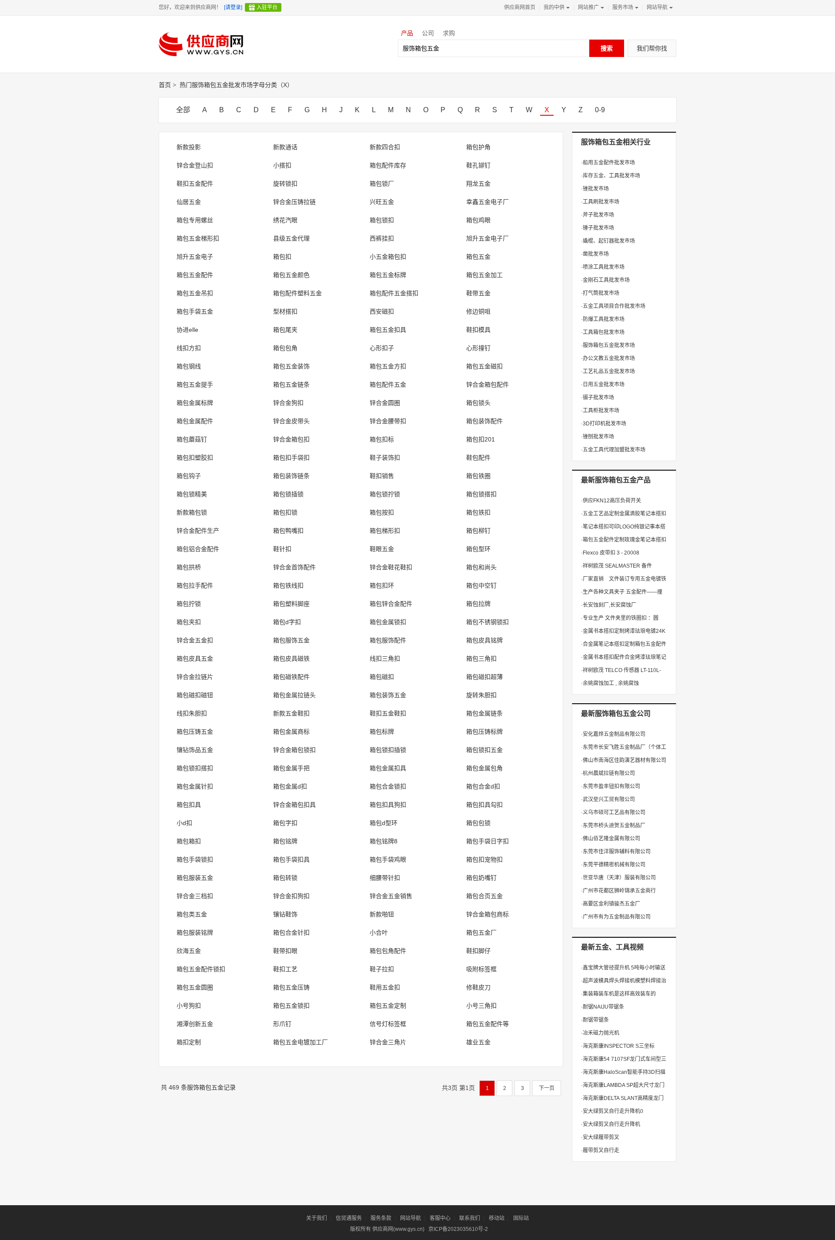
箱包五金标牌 (388, 274)
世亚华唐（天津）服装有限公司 (618, 878)
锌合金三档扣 (195, 895)
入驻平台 (267, 7)
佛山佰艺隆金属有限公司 (610, 839)
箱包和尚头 (481, 567)
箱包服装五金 (195, 877)
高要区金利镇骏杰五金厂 (610, 904)
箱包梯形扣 (385, 530)
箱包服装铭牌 (195, 932)
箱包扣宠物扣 (484, 859)
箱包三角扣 (481, 658)
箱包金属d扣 (290, 786)
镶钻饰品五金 (195, 749)
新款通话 (285, 147)
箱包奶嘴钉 (481, 877)
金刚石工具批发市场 (605, 280)
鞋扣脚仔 (478, 950)
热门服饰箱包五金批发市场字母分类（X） (236, 84)
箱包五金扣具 (388, 329)
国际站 (521, 1218)
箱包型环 (478, 548)
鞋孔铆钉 (478, 165)
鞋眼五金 (382, 548)
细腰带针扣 (385, 877)
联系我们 (469, 1218)
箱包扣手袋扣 (291, 457)
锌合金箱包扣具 (294, 804)
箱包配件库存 (388, 165)
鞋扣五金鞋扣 (388, 713)
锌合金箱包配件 (487, 384)
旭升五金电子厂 (487, 238)
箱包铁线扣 (288, 585)
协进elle (187, 329)
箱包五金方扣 (388, 366)
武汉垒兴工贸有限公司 (608, 799)
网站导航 (657, 7)
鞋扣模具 (478, 329)
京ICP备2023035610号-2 (458, 1229)
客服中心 (440, 1218)
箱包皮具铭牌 (484, 640)
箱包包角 (285, 347)
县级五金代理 (291, 238)
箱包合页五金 (484, 895)
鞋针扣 (282, 548)
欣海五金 (189, 950)
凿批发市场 (595, 254)
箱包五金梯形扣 (198, 238)
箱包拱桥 (189, 567)
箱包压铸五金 (195, 731)
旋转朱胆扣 (481, 695)
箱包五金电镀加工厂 (300, 1042)
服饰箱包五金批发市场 (608, 345)
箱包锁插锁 (288, 494)
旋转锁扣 (285, 183)
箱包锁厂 (382, 183)
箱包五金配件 (195, 274)
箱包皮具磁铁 (291, 658)
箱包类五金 (192, 914)
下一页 (546, 1088)
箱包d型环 (383, 822)
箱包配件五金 (388, 384)
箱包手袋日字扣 (487, 841)
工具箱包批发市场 (603, 332)
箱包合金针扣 (291, 932)
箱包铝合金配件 (198, 548)
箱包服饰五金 (291, 640)
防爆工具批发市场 (603, 319)
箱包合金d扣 (483, 786)
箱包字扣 (285, 822)
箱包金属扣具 (388, 768)
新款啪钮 (382, 914)
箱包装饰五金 (388, 695)
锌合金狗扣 (288, 402)
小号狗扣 (189, 1005)
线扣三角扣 (385, 658)
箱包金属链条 (484, 713)
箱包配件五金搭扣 (394, 293)
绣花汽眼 (285, 220)
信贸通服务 (349, 1218)
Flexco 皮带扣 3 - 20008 (610, 553)
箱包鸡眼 (478, 220)
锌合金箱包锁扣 (294, 749)
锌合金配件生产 (198, 530)
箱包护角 (478, 147)
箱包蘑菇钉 (192, 439)
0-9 (600, 110)
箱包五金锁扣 (291, 1005)
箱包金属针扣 (195, 786)
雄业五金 (478, 1042)
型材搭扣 (285, 311)
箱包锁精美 (192, 494)
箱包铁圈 (478, 475)
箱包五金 (478, 256)
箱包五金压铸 (291, 987)
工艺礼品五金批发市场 (608, 371)
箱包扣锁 (285, 512)
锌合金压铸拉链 (294, 201)
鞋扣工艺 (285, 969)
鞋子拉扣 (382, 969)
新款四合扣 (385, 147)
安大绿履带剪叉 (600, 1137)
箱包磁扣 (382, 676)
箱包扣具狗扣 (388, 804)
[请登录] (233, 7)
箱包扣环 (382, 585)
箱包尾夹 (285, 329)
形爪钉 (282, 1023)
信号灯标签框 (388, 1023)
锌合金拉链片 (195, 676)
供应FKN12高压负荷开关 (611, 501)
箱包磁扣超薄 (484, 676)
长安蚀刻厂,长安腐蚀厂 (608, 605)
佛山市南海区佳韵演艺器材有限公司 (623, 760)
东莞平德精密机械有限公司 (613, 865)
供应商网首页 (519, 7)
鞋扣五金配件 (195, 183)
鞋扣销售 (382, 475)
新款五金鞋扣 (291, 713)
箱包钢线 (189, 366)
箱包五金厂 (481, 932)
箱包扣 (282, 256)
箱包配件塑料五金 (297, 293)
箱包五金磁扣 (484, 366)
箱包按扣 (382, 512)
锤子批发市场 (597, 228)
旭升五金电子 (195, 256)
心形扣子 (382, 347)
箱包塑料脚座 (291, 603)
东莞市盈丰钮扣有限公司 (610, 786)
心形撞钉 (478, 347)
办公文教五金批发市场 (608, 358)
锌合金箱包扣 (291, 439)
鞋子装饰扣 (385, 457)
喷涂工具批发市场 (603, 267)
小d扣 (184, 822)
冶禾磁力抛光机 (600, 1033)
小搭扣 (282, 165)
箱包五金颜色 (291, 274)
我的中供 (554, 7)
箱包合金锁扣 (388, 786)
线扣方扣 (189, 347)
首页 (165, 84)
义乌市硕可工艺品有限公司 (613, 812)
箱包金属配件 (195, 421)
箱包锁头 (478, 402)
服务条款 (381, 1218)
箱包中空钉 (481, 585)
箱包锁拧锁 (385, 494)
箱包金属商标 (291, 731)
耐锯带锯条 (595, 1020)
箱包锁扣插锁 (388, 749)
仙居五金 (189, 201)
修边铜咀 (478, 311)
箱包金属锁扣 (388, 621)
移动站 (496, 1218)
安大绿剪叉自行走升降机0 (612, 1111)
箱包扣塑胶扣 (195, 457)
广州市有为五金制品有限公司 (616, 917)
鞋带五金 (478, 293)
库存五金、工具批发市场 (610, 176)
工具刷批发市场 (600, 202)
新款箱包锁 (192, 512)
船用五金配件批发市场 (608, 163)
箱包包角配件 (388, 950)
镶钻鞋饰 (285, 914)
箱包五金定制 (388, 1005)
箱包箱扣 (189, 841)
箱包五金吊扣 (195, 293)
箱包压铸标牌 (484, 731)
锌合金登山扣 (195, 165)
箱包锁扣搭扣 (195, 768)
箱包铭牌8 (383, 841)
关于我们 (316, 1218)
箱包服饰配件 (388, 640)
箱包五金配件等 (487, 1023)
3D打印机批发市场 (603, 424)
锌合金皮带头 (291, 421)
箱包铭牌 (285, 841)
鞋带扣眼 (285, 950)
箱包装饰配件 (484, 421)
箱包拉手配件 (195, 585)
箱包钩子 (189, 475)
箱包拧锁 (189, 603)
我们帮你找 (652, 48)
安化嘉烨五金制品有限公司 (613, 734)
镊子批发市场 (597, 397)
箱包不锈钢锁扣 (487, 621)
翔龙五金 (478, 183)
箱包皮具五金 (195, 658)
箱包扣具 (189, 804)
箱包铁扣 (478, 512)
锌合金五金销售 (391, 895)
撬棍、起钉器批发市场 (608, 241)
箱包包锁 (478, 822)
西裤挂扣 (382, 238)
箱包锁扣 (382, 220)
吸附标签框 (481, 969)
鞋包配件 (478, 457)
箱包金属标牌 (195, 402)
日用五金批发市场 (603, 384)
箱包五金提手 (195, 384)
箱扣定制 (189, 1042)
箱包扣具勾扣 (484, 804)
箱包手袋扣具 (291, 859)
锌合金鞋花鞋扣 (391, 567)
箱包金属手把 (291, 768)
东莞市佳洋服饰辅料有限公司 (616, 852)
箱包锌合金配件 (391, 603)
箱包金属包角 (484, 768)
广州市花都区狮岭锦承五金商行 (618, 891)
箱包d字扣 (287, 621)
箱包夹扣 (189, 621)
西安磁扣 (382, 311)
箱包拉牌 (478, 603)
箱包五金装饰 (291, 366)
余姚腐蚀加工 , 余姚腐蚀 (610, 683)
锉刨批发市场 (597, 437)
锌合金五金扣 (195, 640)
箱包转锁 (285, 877)
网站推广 (588, 7)
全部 (183, 110)
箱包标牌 (382, 731)
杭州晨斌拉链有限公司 (608, 773)
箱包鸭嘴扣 (288, 530)
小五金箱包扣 (388, 256)
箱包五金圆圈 (195, 987)
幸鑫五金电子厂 (487, 201)
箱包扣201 (480, 439)
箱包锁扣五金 (484, 749)
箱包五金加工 (484, 274)
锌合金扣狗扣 (291, 895)
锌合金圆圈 (385, 402)
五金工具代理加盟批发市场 (613, 450)
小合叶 (379, 932)
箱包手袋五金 (195, 311)
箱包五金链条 (291, 384)
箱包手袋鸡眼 (388, 859)
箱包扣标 (382, 439)
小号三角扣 (481, 1005)
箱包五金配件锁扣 (201, 969)
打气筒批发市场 (600, 293)
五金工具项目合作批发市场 (613, 306)
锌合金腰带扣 (388, 421)
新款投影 (189, 147)
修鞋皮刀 (478, 987)
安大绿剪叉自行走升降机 (610, 1124)
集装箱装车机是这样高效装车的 (618, 994)
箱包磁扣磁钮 (195, 695)
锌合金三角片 (388, 1042)
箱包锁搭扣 (481, 494)
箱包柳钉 (478, 530)
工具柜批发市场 (600, 411)
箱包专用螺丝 (195, 220)
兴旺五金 (382, 201)
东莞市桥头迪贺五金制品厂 (613, 825)
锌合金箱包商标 (487, 914)
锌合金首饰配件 (294, 567)
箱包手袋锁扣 (195, 859)
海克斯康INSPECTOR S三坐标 (618, 1046)
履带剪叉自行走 (600, 1150)
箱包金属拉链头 (294, 695)
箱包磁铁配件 (291, 676)
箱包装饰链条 (291, 475)
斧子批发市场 (597, 215)
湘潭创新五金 (195, 1023)
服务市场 (622, 7)
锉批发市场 (595, 189)
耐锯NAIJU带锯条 (602, 1007)
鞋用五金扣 (385, 987)
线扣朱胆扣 (192, 713)
